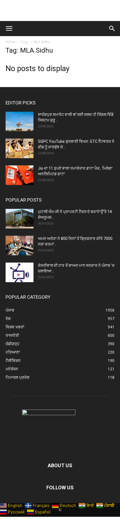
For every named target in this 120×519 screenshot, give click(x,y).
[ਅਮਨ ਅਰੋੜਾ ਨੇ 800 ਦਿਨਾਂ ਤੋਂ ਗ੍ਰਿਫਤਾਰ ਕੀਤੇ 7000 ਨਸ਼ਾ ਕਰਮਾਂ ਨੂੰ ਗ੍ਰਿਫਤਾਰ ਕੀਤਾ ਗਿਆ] (19, 245)
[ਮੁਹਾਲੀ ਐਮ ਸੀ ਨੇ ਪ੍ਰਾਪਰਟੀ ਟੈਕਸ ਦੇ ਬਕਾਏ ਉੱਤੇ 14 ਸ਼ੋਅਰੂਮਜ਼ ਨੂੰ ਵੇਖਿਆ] (19, 218)
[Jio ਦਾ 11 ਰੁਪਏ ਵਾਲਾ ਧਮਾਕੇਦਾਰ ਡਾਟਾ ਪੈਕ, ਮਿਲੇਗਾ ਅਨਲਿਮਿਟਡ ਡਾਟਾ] (19, 175)
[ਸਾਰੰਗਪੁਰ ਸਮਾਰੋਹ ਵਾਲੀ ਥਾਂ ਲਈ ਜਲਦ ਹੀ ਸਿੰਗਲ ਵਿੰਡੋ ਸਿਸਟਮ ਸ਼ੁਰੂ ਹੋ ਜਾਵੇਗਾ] (19, 121)
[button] (9, 28)
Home (10, 41)
